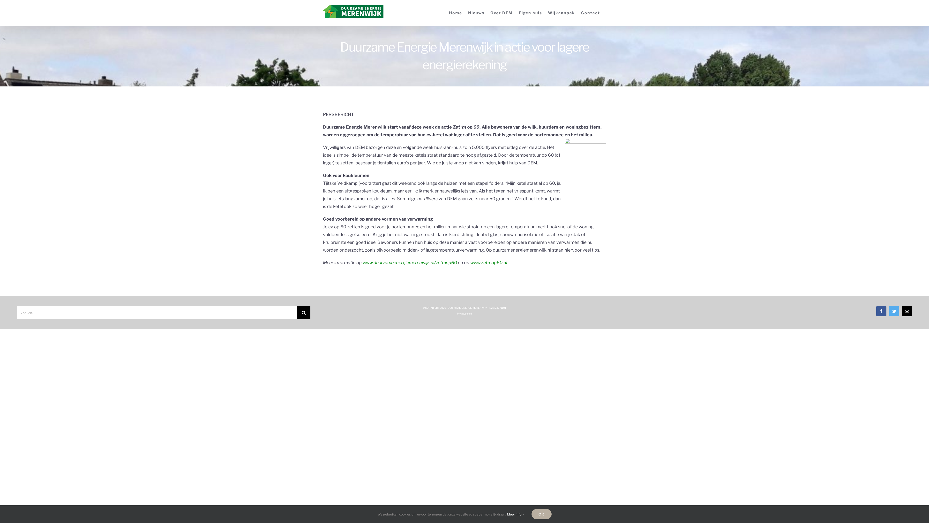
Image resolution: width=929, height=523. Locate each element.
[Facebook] (881, 311)
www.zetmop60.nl (488, 262)
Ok (542, 514)
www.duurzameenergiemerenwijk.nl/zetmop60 (410, 262)
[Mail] (907, 311)
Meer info (514, 514)
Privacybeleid (464, 313)
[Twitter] (894, 311)
